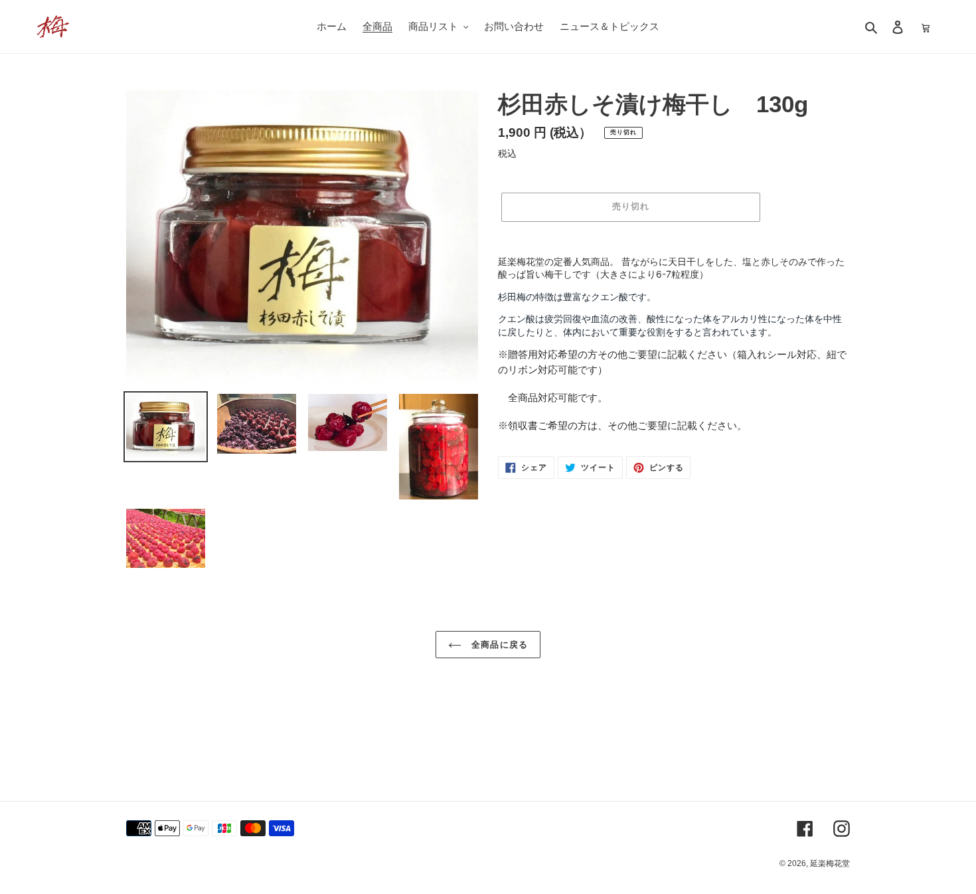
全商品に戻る (497, 645)
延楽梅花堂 (830, 863)
